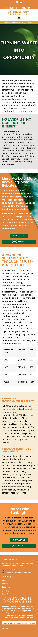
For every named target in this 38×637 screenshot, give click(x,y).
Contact (25, 7)
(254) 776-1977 (26, 22)
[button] (19, 18)
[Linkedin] (17, 2)
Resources (11, 7)
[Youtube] (21, 2)
